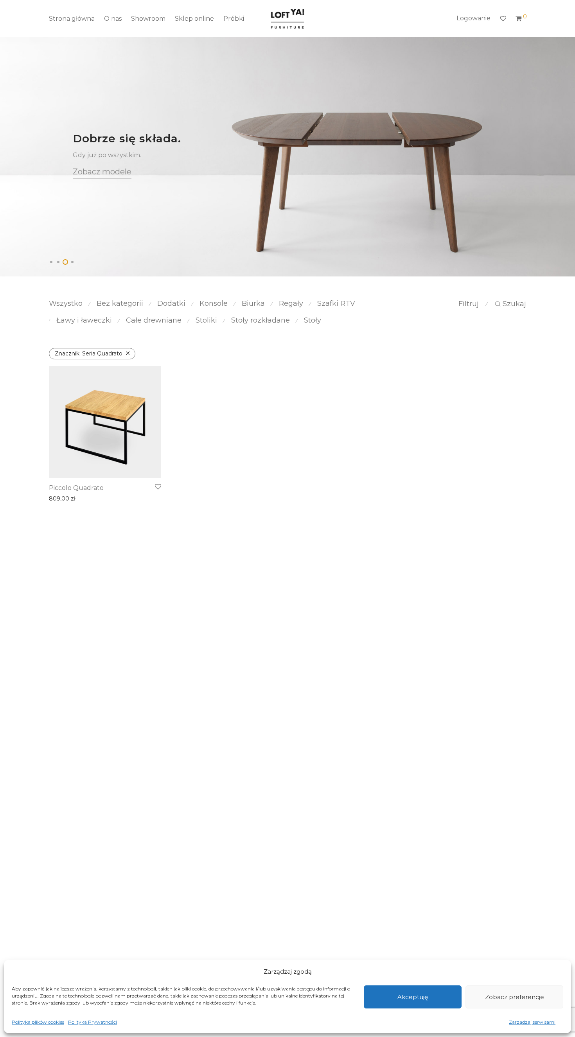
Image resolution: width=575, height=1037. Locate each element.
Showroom (148, 18)
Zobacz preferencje (514, 997)
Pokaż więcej (64, 498)
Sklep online (194, 18)
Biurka (253, 303)
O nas (113, 18)
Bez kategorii (120, 303)
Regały (291, 303)
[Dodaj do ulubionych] (158, 487)
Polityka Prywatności (92, 1022)
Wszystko (66, 303)
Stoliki (206, 320)
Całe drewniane (153, 320)
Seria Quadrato (88, 353)
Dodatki (171, 303)
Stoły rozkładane (260, 320)
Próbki (233, 18)
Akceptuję (412, 997)
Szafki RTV (336, 303)
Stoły (312, 320)
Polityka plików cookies (38, 1022)
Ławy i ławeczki (84, 320)
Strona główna (72, 18)
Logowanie (473, 18)
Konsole (213, 303)
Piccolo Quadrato (76, 488)
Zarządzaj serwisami (532, 1022)
